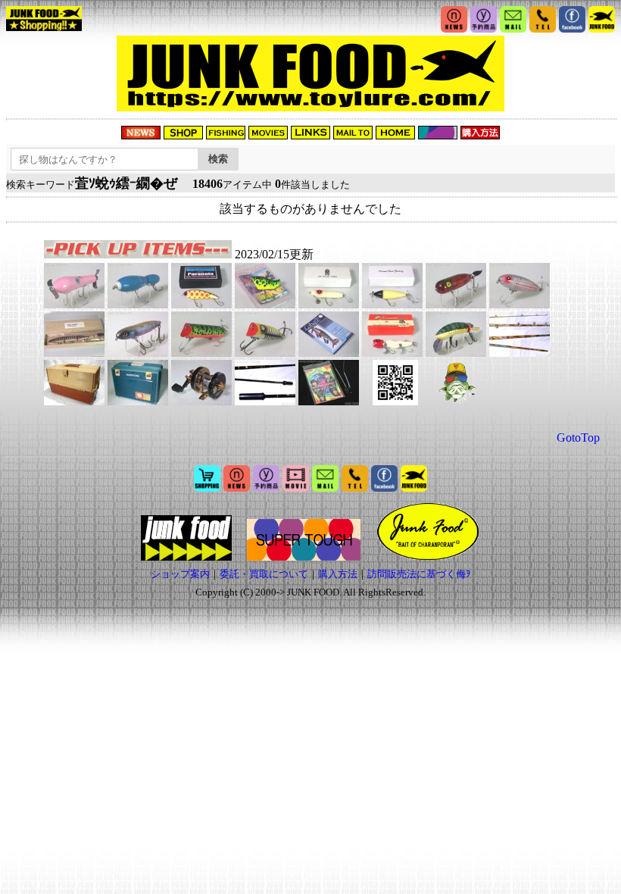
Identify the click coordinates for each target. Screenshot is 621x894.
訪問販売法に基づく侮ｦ (419, 574)
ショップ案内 (180, 574)
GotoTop (578, 437)
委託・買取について (264, 574)
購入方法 (337, 574)
